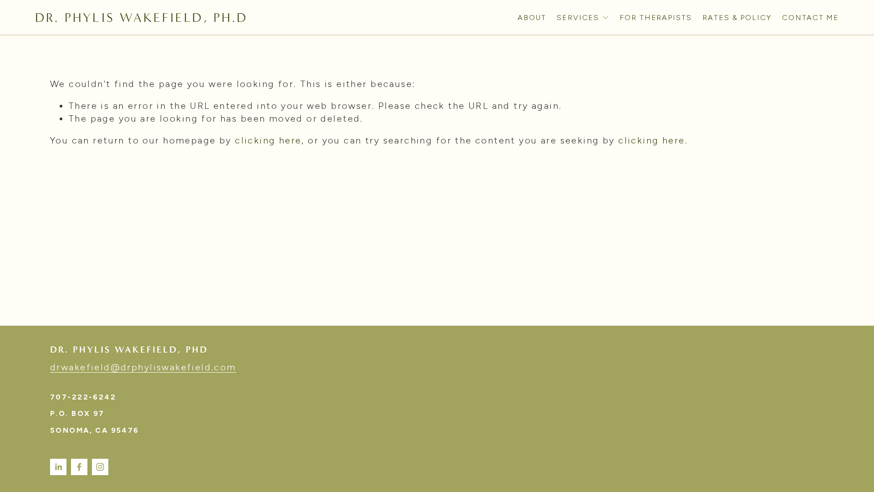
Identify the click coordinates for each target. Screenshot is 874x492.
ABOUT (532, 17)
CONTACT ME (810, 17)
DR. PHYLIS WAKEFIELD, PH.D (141, 17)
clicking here (268, 140)
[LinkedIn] (58, 467)
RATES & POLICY (737, 17)
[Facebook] (79, 467)
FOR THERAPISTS (656, 17)
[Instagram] (100, 467)
